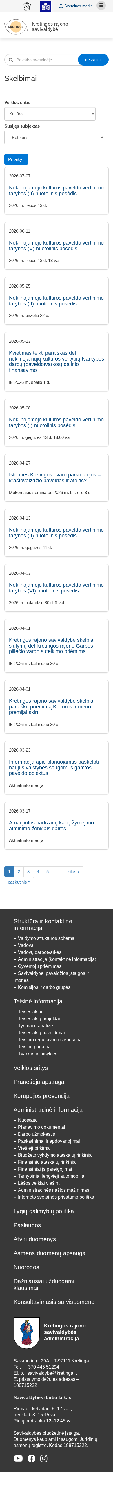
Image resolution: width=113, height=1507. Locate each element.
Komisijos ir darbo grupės (44, 987)
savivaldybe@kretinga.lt (52, 1373)
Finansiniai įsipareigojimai (45, 1169)
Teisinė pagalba (34, 1046)
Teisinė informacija (38, 1001)
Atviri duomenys (35, 1239)
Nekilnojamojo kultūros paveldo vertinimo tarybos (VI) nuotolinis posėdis (56, 588)
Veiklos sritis (17, 102)
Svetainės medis (77, 6)
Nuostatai (28, 1120)
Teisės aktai (30, 1011)
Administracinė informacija (48, 1110)
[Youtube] (18, 1458)
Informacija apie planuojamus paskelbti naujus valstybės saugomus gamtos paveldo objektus (54, 767)
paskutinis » (19, 882)
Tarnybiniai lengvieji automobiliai (51, 1176)
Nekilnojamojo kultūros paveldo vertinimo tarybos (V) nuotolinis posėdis (56, 246)
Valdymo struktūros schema (46, 938)
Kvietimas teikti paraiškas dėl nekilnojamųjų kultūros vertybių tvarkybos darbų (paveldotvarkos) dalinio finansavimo (56, 361)
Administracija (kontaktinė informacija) (57, 959)
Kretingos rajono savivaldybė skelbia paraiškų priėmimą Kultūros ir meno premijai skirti (51, 706)
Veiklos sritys (31, 1068)
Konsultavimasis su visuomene (54, 1302)
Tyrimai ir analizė (35, 1025)
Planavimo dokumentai (41, 1127)
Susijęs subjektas (22, 126)
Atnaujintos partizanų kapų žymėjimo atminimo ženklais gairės (51, 825)
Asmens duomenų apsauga (50, 1253)
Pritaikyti (16, 159)
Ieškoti (93, 60)
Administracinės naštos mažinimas (53, 1190)
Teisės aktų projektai (39, 1018)
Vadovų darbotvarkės (39, 952)
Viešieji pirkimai (34, 1148)
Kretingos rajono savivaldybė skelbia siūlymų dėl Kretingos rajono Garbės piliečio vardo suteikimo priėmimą (51, 646)
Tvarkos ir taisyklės (37, 1053)
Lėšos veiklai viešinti (39, 1183)
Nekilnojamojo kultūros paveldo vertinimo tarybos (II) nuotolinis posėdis (56, 190)
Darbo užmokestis (36, 1134)
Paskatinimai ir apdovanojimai (49, 1141)
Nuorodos (26, 1267)
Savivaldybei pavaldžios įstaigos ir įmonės (51, 977)
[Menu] (101, 5)
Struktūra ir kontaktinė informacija (43, 924)
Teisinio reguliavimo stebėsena (50, 1039)
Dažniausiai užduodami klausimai (44, 1284)
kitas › (73, 871)
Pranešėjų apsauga (39, 1082)
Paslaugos (27, 1225)
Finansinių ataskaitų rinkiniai (47, 1162)
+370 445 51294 (42, 1366)
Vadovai (26, 945)
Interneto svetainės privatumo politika (56, 1197)
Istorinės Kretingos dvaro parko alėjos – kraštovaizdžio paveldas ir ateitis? (55, 477)
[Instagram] (44, 1458)
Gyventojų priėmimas (39, 966)
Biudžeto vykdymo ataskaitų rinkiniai (55, 1155)
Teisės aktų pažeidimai (41, 1032)
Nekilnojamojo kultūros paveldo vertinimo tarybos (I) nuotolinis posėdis (56, 422)
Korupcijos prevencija (42, 1096)
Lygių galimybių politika (44, 1211)
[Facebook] (32, 1458)
